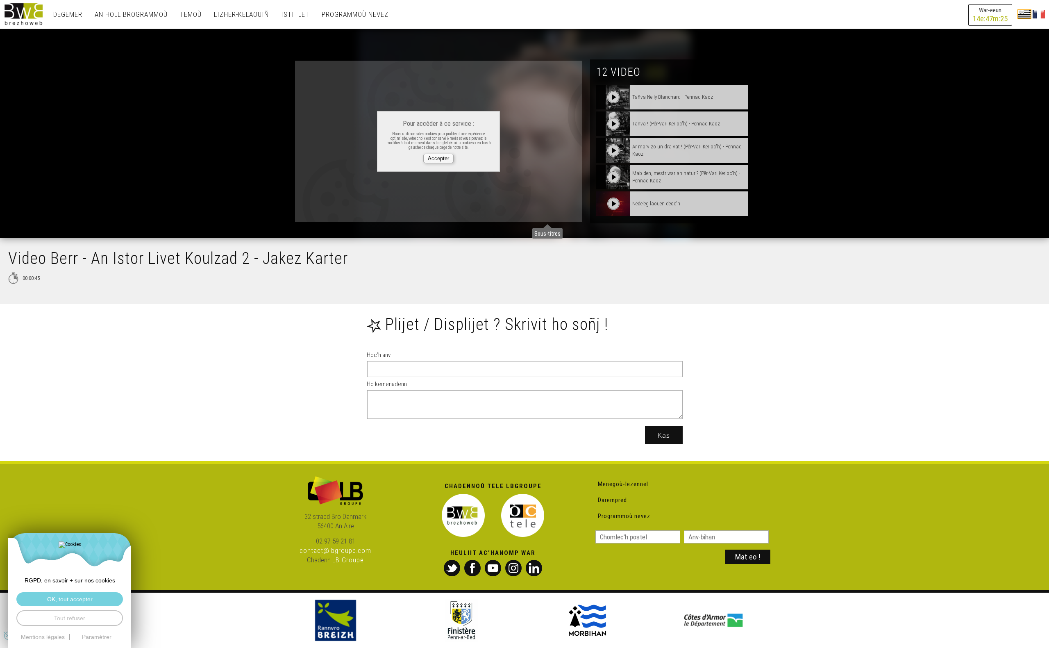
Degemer (67, 14)
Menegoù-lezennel (623, 484)
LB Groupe (348, 560)
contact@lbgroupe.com (335, 550)
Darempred (612, 500)
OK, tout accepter (70, 599)
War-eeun (990, 15)
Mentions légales (43, 637)
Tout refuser (69, 618)
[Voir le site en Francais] (1039, 14)
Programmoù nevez (355, 14)
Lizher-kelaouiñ (241, 14)
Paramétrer (96, 637)
